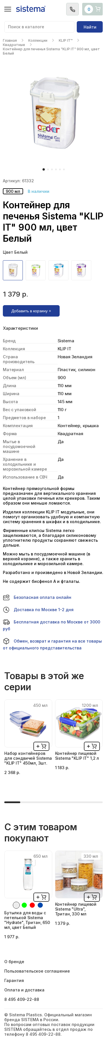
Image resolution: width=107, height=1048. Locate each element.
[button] (43, 169)
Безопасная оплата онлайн (42, 597)
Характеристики (20, 328)
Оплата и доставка (24, 989)
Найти (90, 27)
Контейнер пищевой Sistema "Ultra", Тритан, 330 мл (76, 909)
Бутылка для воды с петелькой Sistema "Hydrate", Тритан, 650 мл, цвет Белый (27, 920)
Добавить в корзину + (31, 311)
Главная (10, 40)
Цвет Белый (15, 252)
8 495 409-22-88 (21, 999)
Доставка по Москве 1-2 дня (44, 609)
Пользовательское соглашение (37, 971)
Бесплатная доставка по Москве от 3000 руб (51, 625)
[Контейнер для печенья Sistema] (14, 270)
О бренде (14, 961)
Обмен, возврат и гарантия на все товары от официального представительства (52, 644)
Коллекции (37, 40)
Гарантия (14, 980)
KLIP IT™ (65, 40)
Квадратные (14, 45)
